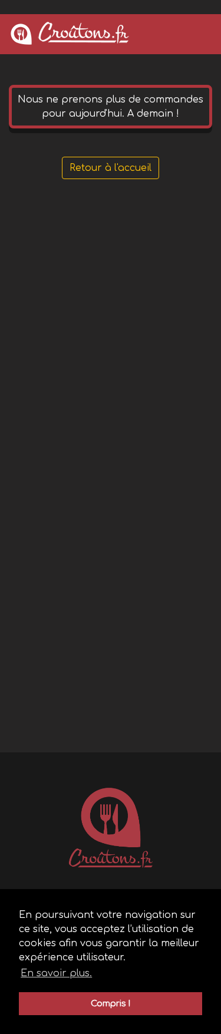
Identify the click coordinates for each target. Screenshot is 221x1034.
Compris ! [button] (110, 1003)
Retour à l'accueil (110, 168)
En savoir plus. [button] (56, 973)
